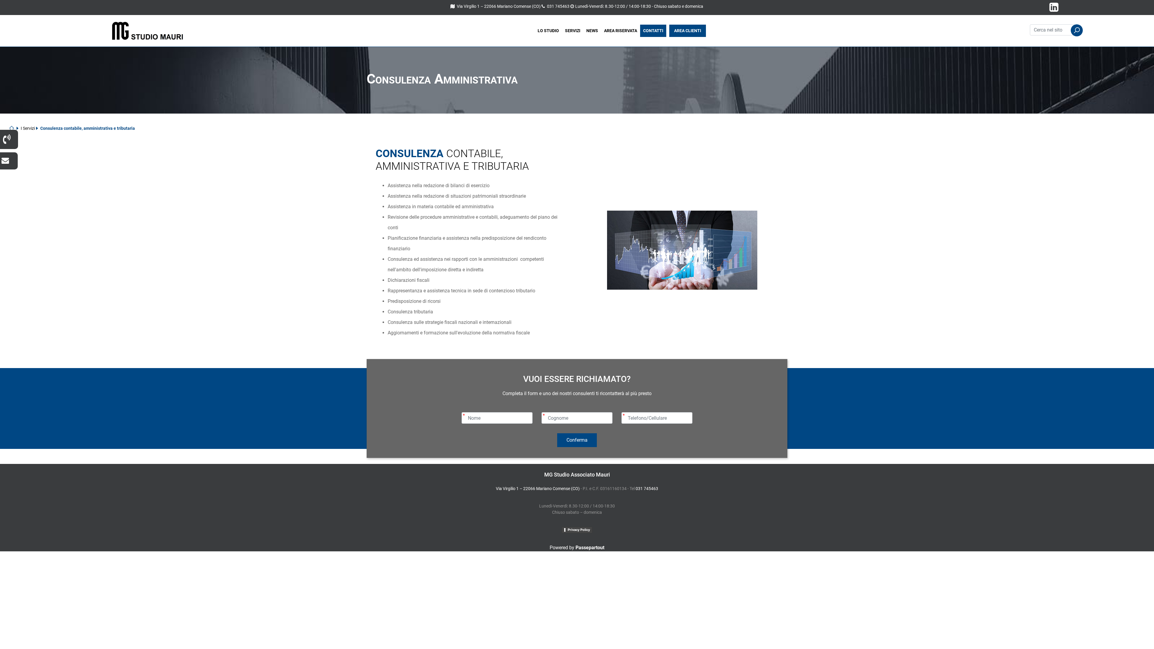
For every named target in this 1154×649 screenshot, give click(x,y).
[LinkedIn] (1053, 9)
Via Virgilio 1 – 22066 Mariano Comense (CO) (499, 6)
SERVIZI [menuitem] (572, 30)
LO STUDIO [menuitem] (548, 30)
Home (13, 128)
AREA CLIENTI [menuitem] (687, 30)
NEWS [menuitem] (592, 30)
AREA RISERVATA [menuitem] (620, 30)
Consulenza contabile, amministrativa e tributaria (87, 128)
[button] (1077, 30)
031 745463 (558, 6)
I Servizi (28, 128)
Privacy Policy (579, 530)
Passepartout (589, 547)
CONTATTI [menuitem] (653, 30)
